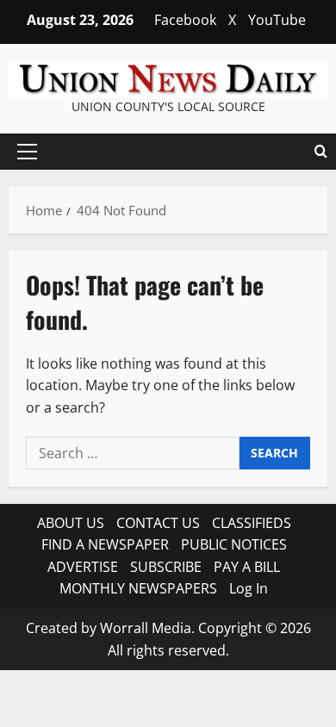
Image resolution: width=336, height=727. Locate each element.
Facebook (185, 19)
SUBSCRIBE (166, 566)
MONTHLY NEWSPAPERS (138, 588)
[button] (27, 152)
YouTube (277, 19)
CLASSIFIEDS (251, 522)
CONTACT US (158, 522)
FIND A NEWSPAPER (105, 544)
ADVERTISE (82, 566)
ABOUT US (70, 522)
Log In (248, 588)
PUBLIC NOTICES (234, 544)
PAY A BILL (247, 566)
